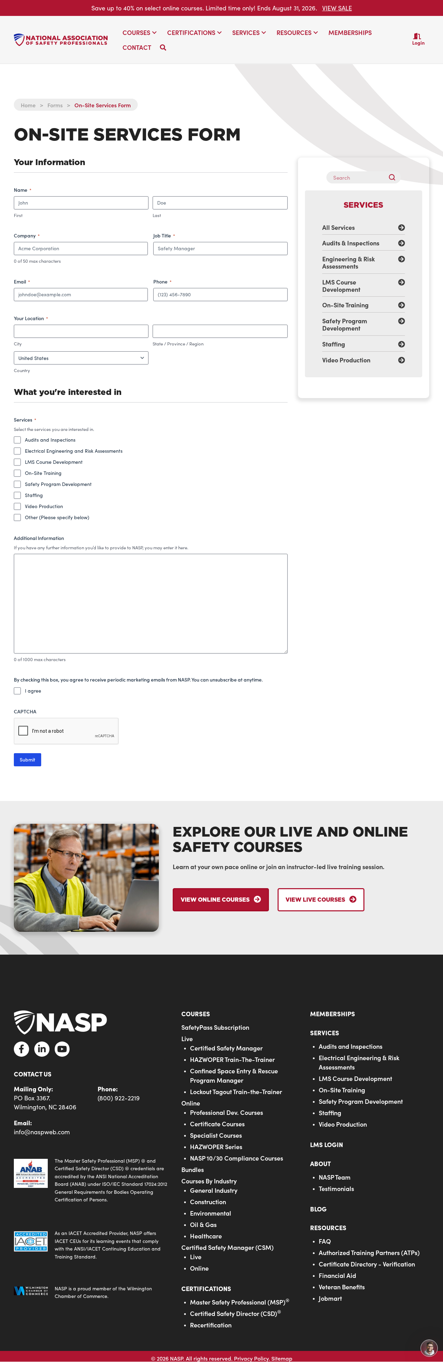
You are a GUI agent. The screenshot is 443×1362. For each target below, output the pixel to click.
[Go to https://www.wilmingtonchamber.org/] (91, 1292)
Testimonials (336, 1188)
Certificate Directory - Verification (367, 1264)
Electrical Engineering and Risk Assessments (74, 451)
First (18, 215)
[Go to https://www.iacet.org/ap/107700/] (91, 1245)
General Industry (213, 1190)
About (320, 1163)
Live (187, 1038)
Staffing (34, 495)
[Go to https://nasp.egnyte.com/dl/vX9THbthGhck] (91, 1180)
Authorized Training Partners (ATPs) (369, 1252)
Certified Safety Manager (226, 1048)
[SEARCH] (395, 177)
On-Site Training (43, 473)
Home (28, 105)
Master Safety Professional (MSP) (239, 1302)
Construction (208, 1201)
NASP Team (335, 1177)
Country (22, 370)
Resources (328, 1227)
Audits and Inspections (50, 439)
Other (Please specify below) (57, 517)
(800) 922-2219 (119, 1098)
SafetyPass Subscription (215, 1027)
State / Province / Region (178, 344)
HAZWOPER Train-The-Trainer (232, 1059)
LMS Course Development (54, 462)
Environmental (210, 1213)
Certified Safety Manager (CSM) (227, 1247)
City (18, 344)
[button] (154, 33)
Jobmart (330, 1298)
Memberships (332, 1013)
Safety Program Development (58, 484)
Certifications (206, 1288)
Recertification (211, 1324)
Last (157, 215)
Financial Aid (337, 1275)
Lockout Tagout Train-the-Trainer (236, 1091)
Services (324, 1032)
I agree (33, 690)
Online (190, 1103)
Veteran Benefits (342, 1286)
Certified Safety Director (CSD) (235, 1313)
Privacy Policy (251, 1358)
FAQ (325, 1241)
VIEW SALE (337, 8)
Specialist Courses (216, 1135)
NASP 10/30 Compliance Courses (236, 1158)
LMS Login (326, 1144)
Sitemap (281, 1358)
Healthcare (206, 1236)
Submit (27, 759)
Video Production (44, 506)
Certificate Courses (217, 1123)
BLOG (318, 1209)
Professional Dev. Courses (226, 1112)
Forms (55, 105)
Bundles (192, 1169)
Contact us (33, 1074)
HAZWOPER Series (216, 1146)
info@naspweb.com (42, 1132)
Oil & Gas (203, 1224)
